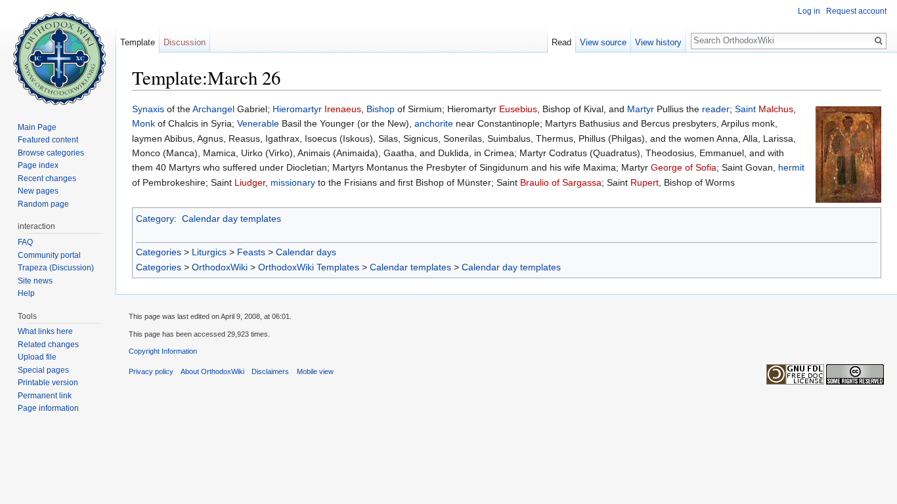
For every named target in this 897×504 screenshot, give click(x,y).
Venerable (258, 123)
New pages (38, 191)
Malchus (775, 109)
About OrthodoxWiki (212, 371)
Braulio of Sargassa (561, 182)
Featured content (48, 139)
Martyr (640, 109)
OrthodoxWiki (220, 267)
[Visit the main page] (57, 52)
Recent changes (47, 178)
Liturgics (209, 252)
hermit (791, 167)
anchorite (433, 123)
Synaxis (148, 109)
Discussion (185, 42)
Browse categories (51, 153)
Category (155, 218)
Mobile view (315, 371)
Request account (856, 11)
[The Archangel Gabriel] (848, 153)
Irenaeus (342, 109)
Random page (43, 204)
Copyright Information (163, 351)
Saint (745, 109)
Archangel (213, 109)
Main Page (37, 127)
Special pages (43, 370)
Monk (143, 123)
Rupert (644, 182)
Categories (158, 252)
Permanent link (45, 395)
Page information (48, 408)
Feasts (251, 252)
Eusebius (518, 109)
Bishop (380, 109)
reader (716, 109)
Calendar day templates (231, 218)
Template (137, 42)
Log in (809, 11)
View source (603, 42)
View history (658, 42)
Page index (38, 165)
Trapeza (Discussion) (56, 267)
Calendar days (306, 252)
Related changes (48, 344)
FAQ (25, 242)
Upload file (37, 357)
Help (26, 293)
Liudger (249, 182)
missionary (293, 182)
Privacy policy (151, 371)
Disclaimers (270, 371)
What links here (45, 331)
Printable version (48, 382)
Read (561, 42)
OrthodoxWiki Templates (308, 267)
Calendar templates (410, 267)
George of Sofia (683, 167)
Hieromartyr (297, 109)
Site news (35, 280)
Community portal (49, 255)
